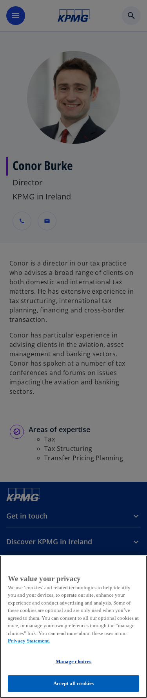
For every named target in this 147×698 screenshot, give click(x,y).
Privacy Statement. (29, 641)
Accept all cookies (73, 683)
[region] (73, 626)
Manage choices (74, 661)
